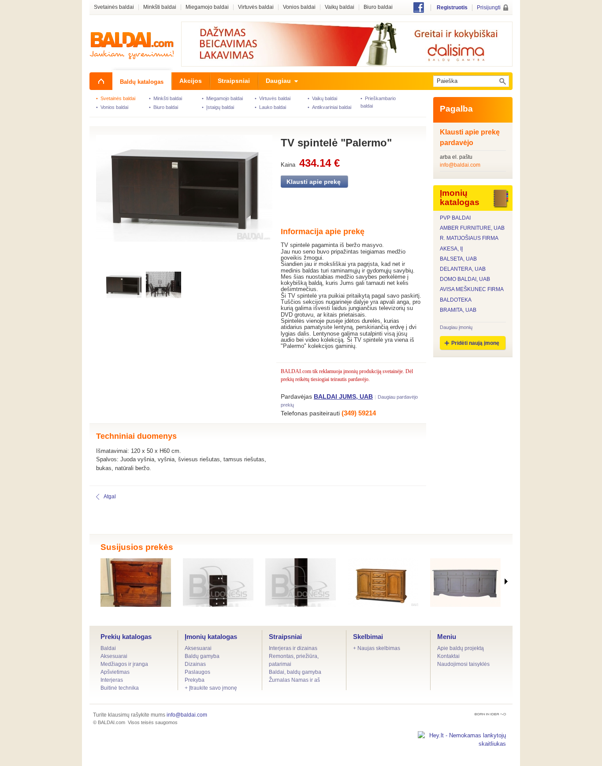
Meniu (446, 636)
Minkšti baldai (159, 7)
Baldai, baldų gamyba (295, 672)
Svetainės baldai (114, 7)
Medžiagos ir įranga (124, 664)
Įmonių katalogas (211, 636)
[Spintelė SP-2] (135, 582)
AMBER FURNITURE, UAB (472, 228)
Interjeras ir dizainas (293, 648)
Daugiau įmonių (456, 327)
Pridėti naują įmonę (475, 343)
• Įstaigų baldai (218, 107)
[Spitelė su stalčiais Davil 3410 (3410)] (383, 582)
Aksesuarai (113, 656)
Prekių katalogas (126, 636)
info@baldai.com (460, 165)
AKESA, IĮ (451, 249)
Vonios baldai (299, 7)
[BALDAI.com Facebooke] (418, 10)
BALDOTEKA (456, 300)
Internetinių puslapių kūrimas (490, 714)
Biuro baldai (378, 7)
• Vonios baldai (112, 107)
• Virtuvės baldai (272, 98)
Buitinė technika (119, 688)
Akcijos (190, 80)
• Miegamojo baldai (222, 98)
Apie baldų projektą (460, 648)
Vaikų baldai (339, 7)
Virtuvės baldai (256, 7)
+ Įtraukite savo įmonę (211, 688)
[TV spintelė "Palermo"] (178, 199)
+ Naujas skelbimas (376, 648)
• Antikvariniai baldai (329, 107)
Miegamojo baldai (207, 7)
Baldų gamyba (202, 656)
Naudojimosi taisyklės (463, 664)
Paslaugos (197, 672)
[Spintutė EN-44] (465, 582)
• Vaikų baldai (322, 98)
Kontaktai (448, 656)
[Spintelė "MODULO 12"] (218, 582)
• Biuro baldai (163, 107)
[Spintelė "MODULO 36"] (300, 582)
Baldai (108, 648)
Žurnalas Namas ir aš (294, 680)
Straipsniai (285, 636)
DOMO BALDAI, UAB (465, 279)
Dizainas (195, 664)
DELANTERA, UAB (463, 269)
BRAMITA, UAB (458, 310)
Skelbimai (368, 636)
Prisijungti (489, 7)
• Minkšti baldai (165, 98)
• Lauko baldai (270, 107)
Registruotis (452, 7)
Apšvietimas (115, 672)
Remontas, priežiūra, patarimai (294, 660)
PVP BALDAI (455, 218)
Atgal (110, 496)
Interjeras (111, 680)
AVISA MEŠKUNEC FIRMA (472, 289)
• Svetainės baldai (115, 98)
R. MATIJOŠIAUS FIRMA (469, 238)
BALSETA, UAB (458, 259)
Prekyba (194, 680)
